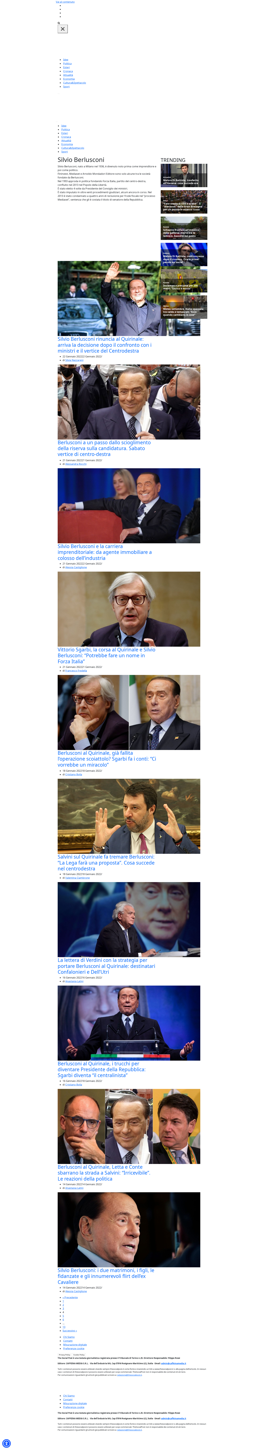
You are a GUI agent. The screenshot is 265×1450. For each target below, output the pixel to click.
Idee (65, 59)
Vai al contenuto (65, 2)
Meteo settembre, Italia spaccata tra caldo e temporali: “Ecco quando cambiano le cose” (183, 312)
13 (64, 1327)
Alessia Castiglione (76, 567)
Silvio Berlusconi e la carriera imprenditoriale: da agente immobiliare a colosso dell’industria (105, 552)
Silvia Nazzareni (74, 360)
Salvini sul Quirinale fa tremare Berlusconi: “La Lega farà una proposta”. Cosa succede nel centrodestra (106, 862)
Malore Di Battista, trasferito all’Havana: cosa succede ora (181, 182)
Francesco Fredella (76, 670)
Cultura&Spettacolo (74, 82)
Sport (66, 86)
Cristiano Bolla (73, 774)
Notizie (166, 227)
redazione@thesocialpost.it (129, 1375)
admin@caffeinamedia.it (173, 1363)
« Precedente (70, 1297)
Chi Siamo (69, 1337)
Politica (67, 63)
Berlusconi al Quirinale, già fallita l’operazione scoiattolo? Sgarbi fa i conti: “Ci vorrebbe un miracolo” (107, 759)
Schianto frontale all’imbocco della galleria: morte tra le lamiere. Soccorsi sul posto (181, 233)
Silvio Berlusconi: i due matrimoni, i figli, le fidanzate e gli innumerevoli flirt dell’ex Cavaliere (106, 1276)
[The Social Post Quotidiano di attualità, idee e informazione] (147, 45)
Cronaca (68, 71)
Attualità (68, 75)
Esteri (66, 67)
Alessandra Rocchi (75, 464)
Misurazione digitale (75, 1344)
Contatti (68, 1341)
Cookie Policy (78, 1355)
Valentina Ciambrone (77, 877)
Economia (69, 79)
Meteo (166, 306)
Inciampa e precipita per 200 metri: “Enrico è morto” (180, 287)
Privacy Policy (64, 1355)
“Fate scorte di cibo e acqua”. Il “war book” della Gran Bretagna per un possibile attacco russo (182, 206)
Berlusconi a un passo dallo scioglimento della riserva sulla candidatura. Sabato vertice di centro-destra (104, 448)
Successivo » (70, 1330)
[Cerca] (59, 22)
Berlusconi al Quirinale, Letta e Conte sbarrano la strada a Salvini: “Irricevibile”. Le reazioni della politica (104, 1173)
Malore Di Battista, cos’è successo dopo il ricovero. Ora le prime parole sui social (183, 259)
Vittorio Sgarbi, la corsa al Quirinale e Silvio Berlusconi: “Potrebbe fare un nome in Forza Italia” (106, 655)
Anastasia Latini (74, 981)
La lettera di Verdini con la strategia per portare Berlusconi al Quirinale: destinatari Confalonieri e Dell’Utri (106, 966)
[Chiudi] (63, 29)
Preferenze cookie (73, 1348)
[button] (6, 1443)
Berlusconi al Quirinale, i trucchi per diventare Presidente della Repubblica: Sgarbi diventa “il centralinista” (102, 1069)
